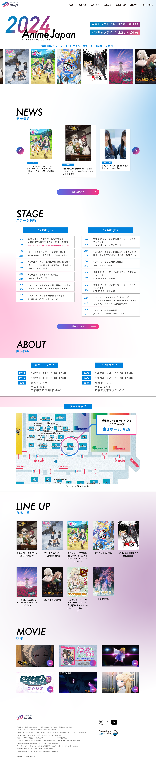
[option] (37, 66)
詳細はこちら (78, 192)
